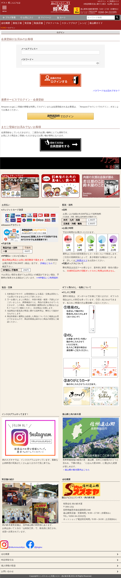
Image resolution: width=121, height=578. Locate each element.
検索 (117, 18)
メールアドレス (29, 49)
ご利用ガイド (81, 260)
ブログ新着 (10, 17)
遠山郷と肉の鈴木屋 (71, 414)
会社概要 (5, 23)
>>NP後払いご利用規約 (47, 278)
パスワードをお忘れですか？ (106, 90)
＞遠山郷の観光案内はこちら (76, 469)
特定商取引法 (7, 560)
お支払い (6, 205)
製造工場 (17, 23)
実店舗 (27, 23)
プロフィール (52, 23)
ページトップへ (117, 166)
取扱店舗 (38, 23)
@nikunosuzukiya (16, 547)
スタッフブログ (69, 23)
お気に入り (28, 17)
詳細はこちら (46, 263)
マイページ (46, 17)
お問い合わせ (113, 4)
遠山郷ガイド (96, 23)
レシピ (83, 23)
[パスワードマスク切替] (97, 63)
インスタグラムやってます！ (15, 414)
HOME (3, 28)
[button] (60, 116)
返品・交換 (7, 287)
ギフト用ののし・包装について (76, 287)
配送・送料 (67, 205)
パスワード (27, 59)
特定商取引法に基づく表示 (95, 4)
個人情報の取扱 (8, 565)
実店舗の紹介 (8, 479)
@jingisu (38, 547)
